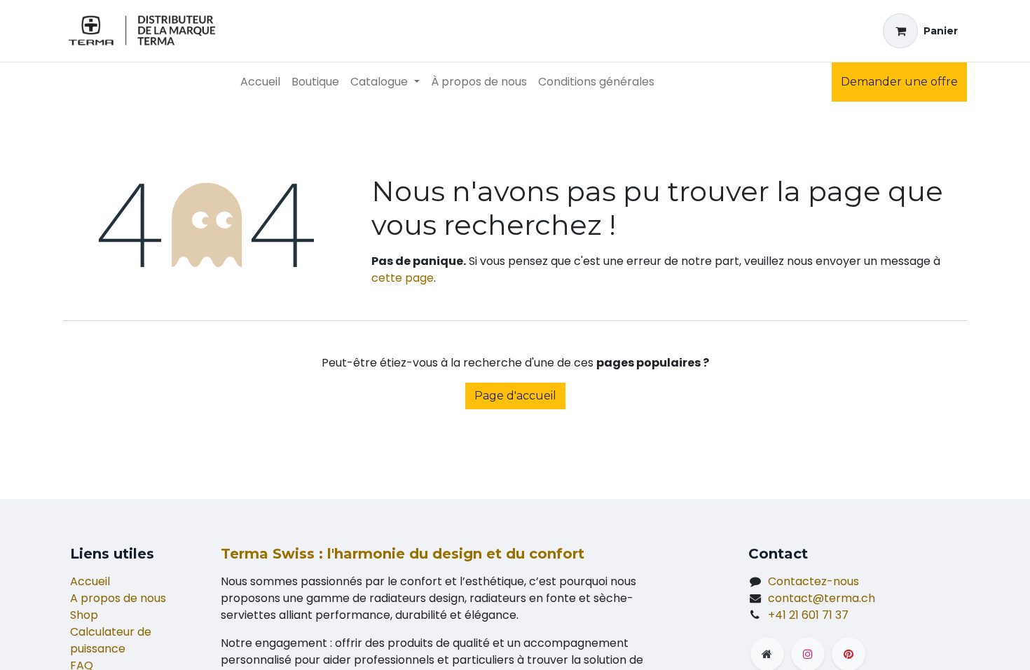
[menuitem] (260, 82)
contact (821, 598)
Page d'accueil (515, 395)
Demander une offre (899, 81)
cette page (402, 278)
